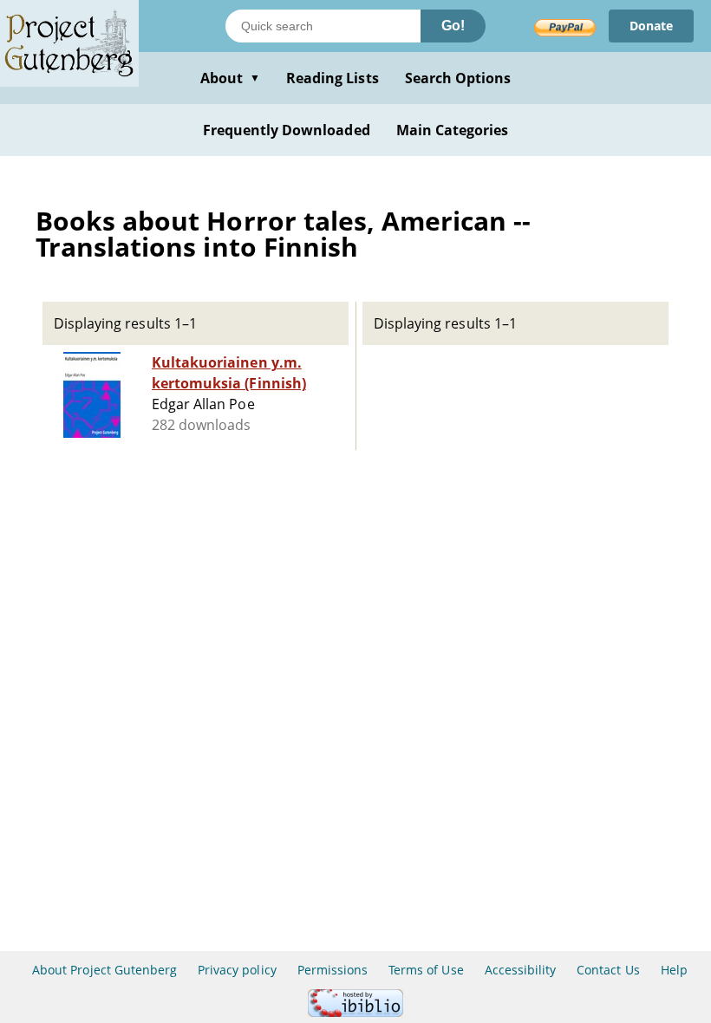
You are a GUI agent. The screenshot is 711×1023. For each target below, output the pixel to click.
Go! (453, 25)
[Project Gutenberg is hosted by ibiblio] (355, 1012)
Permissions (332, 969)
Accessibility (521, 969)
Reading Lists (332, 78)
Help (674, 969)
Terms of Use (425, 969)
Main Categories (452, 130)
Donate (651, 25)
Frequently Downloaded (286, 130)
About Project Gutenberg (104, 969)
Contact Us (608, 969)
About (230, 78)
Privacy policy (237, 969)
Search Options (458, 78)
